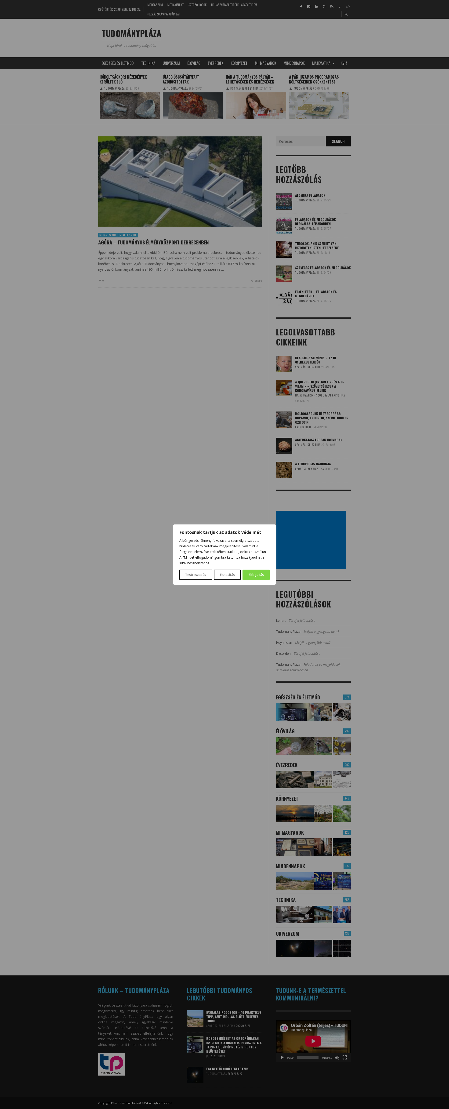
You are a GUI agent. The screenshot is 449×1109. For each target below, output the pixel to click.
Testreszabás (195, 574)
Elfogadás (256, 574)
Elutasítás (227, 574)
